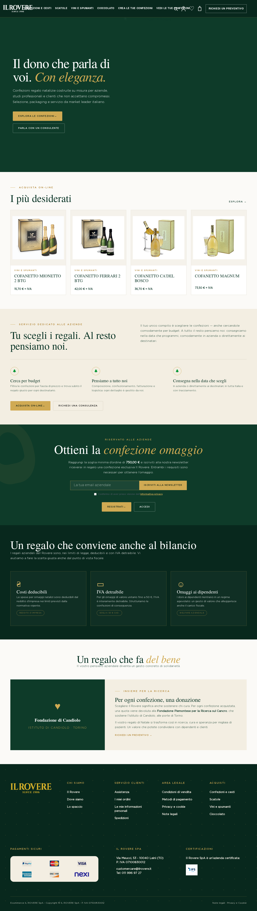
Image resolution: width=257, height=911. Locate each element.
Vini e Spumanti (82, 8)
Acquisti (218, 783)
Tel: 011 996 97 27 (128, 873)
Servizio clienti (129, 783)
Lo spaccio (74, 807)
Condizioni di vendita (176, 792)
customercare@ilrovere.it (133, 869)
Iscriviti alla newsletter (163, 485)
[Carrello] (200, 8)
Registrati (116, 507)
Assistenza (122, 792)
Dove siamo (75, 799)
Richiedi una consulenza (78, 406)
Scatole (61, 8)
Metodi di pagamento (177, 799)
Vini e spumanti (220, 807)
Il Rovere (73, 792)
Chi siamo (75, 783)
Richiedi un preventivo (133, 735)
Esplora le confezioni (37, 116)
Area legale (173, 783)
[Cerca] (176, 8)
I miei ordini (122, 799)
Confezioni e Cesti (37, 8)
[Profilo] (184, 8)
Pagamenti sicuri (26, 849)
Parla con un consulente (38, 128)
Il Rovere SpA (128, 849)
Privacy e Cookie (237, 903)
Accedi (144, 507)
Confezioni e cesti (222, 792)
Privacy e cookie (173, 807)
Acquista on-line (30, 406)
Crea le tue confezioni (135, 8)
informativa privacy (151, 494)
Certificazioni (199, 849)
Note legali (169, 814)
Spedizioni (121, 818)
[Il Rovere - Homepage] (18, 8)
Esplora (238, 202)
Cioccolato (105, 8)
